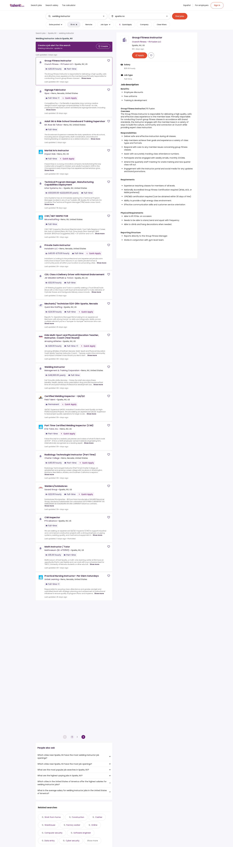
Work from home (52, 817)
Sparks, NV (52, 33)
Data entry (49, 840)
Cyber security (72, 840)
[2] (83, 737)
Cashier (98, 817)
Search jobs (41, 33)
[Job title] (74, 16)
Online (94, 825)
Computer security (53, 832)
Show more (86, 78)
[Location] (137, 16)
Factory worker (73, 825)
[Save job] (108, 60)
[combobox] (76, 16)
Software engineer (82, 832)
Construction (78, 817)
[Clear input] (103, 16)
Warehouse (49, 825)
